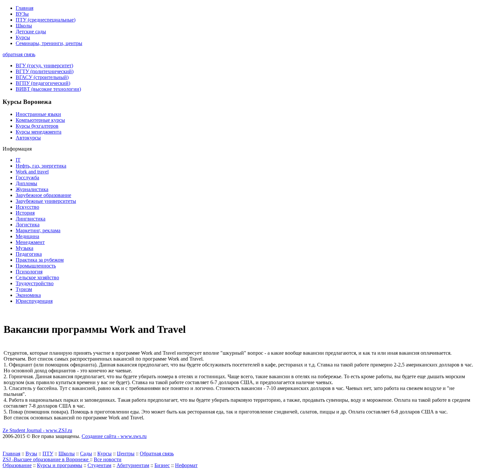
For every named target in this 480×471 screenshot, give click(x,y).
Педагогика (29, 254)
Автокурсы (28, 137)
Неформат (186, 465)
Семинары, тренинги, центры (49, 43)
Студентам (99, 465)
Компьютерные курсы (40, 120)
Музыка (24, 248)
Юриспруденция (34, 301)
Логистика (28, 224)
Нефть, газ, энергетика (41, 166)
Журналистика (32, 189)
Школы (24, 25)
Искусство (27, 207)
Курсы (23, 37)
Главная (24, 8)
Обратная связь (157, 453)
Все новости (107, 459)
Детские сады (31, 31)
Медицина (27, 236)
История (25, 213)
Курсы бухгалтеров (37, 126)
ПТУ (47, 453)
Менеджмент (30, 242)
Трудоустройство (35, 283)
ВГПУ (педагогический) (43, 83)
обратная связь (19, 54)
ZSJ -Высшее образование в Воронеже (46, 459)
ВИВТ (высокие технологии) (48, 89)
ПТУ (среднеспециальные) (45, 20)
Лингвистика (30, 218)
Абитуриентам (133, 465)
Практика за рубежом (40, 260)
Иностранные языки (38, 114)
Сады (86, 453)
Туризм (24, 289)
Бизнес (162, 465)
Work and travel (32, 171)
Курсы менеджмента (38, 132)
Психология (29, 271)
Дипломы (26, 183)
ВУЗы (22, 14)
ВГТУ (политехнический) (44, 71)
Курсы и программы (59, 465)
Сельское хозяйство (37, 277)
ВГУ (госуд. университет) (44, 65)
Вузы (31, 453)
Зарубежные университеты (46, 201)
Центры (126, 453)
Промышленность (36, 265)
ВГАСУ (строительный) (42, 77)
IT (18, 160)
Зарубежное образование (43, 195)
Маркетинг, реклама (38, 230)
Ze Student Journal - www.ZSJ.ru (37, 430)
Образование (17, 465)
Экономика (28, 295)
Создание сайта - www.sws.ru (114, 436)
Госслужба (27, 177)
